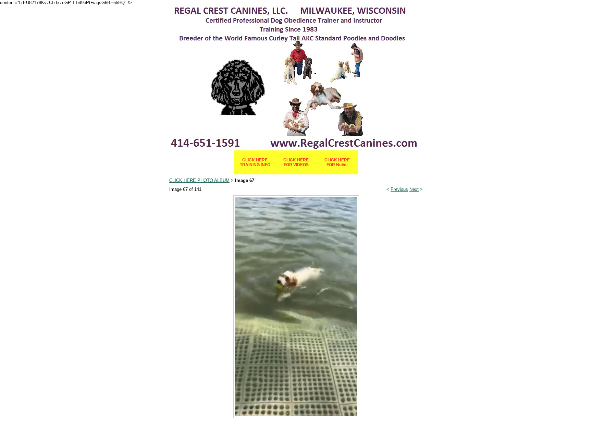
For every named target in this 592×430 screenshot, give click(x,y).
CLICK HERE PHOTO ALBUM (199, 180)
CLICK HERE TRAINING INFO (255, 162)
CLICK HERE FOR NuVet (337, 162)
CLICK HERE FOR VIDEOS (296, 162)
